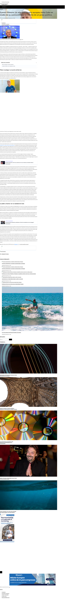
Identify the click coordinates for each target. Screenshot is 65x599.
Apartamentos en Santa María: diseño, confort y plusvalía (12, 279)
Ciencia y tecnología (5, 555)
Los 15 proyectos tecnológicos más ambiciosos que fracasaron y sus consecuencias (6, 442)
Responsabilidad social (5, 560)
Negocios (1, 9)
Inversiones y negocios (5, 559)
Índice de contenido (5, 62)
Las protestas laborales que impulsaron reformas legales (12, 546)
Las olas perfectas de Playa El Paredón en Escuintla (11, 332)
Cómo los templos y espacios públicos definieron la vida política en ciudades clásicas (8, 409)
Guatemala (3, 557)
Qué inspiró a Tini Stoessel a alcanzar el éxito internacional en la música (8, 375)
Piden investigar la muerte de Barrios (8, 64)
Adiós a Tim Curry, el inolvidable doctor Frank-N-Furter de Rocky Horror (8, 479)
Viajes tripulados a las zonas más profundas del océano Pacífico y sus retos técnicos (8, 512)
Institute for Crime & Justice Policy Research (7, 145)
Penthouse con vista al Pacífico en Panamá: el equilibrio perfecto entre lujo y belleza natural (19, 273)
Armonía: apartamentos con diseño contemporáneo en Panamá (13, 263)
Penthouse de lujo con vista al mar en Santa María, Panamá (12, 284)
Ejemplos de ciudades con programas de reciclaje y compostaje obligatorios (16, 550)
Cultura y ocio (4, 556)
